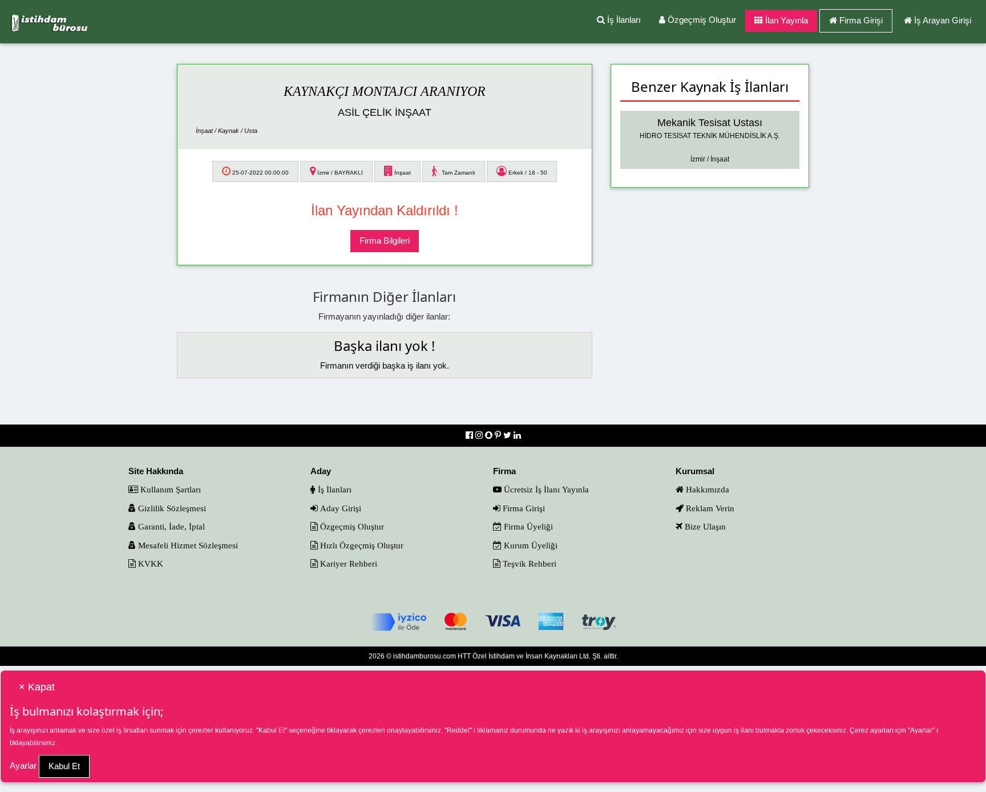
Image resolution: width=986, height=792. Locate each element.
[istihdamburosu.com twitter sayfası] (508, 435)
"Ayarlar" (921, 730)
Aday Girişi (339, 508)
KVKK (149, 563)
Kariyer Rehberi (347, 563)
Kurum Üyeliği (529, 545)
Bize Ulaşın (704, 526)
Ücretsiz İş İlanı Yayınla (545, 489)
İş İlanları (623, 20)
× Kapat (37, 687)
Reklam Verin (709, 508)
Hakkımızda (706, 489)
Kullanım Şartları (169, 489)
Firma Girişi (861, 20)
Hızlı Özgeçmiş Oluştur (360, 545)
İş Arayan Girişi (942, 20)
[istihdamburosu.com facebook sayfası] (470, 435)
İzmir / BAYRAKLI (339, 172)
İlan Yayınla (785, 20)
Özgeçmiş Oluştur (700, 20)
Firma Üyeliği (527, 526)
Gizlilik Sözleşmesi (171, 508)
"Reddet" (458, 730)
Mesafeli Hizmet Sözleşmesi (187, 545)
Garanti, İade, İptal (170, 526)
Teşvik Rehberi (528, 563)
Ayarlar (23, 765)
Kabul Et (64, 766)
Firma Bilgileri (384, 240)
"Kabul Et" (271, 730)
